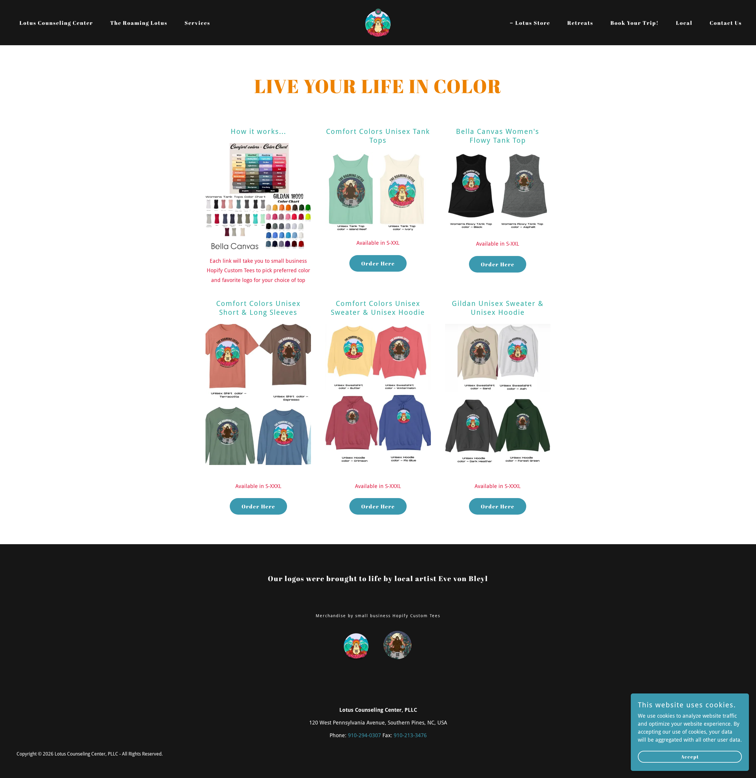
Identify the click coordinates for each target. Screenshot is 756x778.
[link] (378, 22)
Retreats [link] (580, 22)
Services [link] (197, 22)
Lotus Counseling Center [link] (56, 22)
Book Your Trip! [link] (634, 22)
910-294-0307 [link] (364, 735)
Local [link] (684, 22)
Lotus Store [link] (532, 22)
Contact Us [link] (726, 22)
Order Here (378, 263)
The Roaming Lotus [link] (138, 22)
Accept (690, 756)
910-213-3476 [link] (410, 735)
